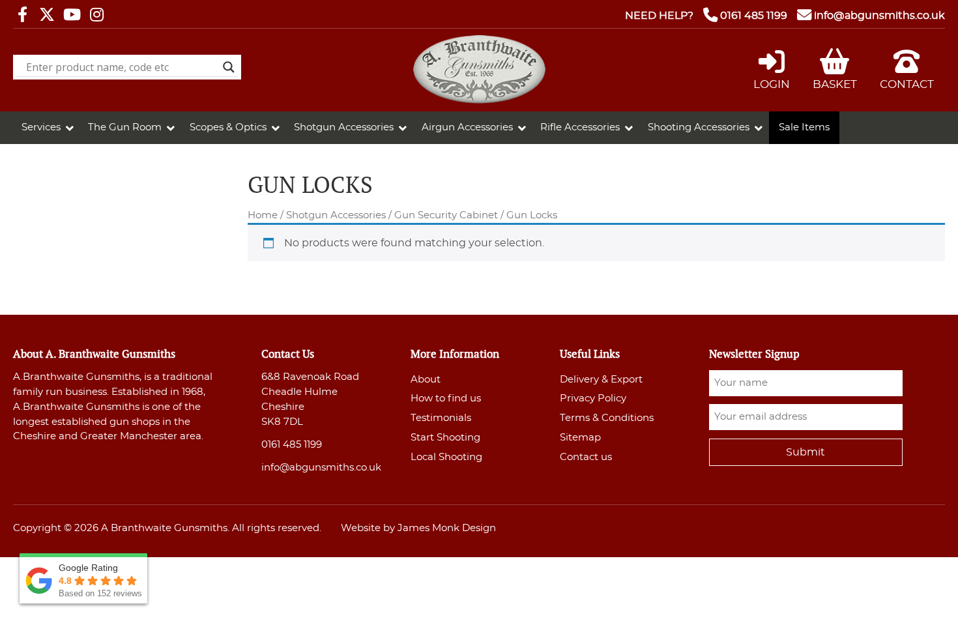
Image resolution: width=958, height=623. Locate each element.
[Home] (479, 100)
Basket (835, 84)
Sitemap (580, 437)
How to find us (446, 398)
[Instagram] (96, 16)
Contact (907, 84)
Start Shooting (445, 437)
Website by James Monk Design (418, 528)
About (426, 379)
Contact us (586, 457)
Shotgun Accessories (336, 215)
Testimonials (441, 418)
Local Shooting (446, 457)
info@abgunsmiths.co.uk (879, 15)
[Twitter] (47, 16)
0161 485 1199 (753, 15)
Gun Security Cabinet (446, 215)
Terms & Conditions (607, 418)
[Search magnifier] (229, 67)
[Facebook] (22, 16)
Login (771, 84)
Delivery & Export (601, 379)
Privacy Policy (593, 398)
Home (263, 215)
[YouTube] (72, 16)
